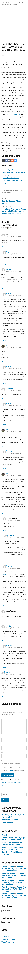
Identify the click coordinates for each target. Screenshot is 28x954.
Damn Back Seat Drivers (11, 178)
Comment (4, 718)
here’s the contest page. (14, 114)
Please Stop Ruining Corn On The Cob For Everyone (13, 843)
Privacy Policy (7, 822)
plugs (4, 192)
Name (2, 736)
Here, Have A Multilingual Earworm (11, 853)
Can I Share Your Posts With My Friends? (12, 816)
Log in (3, 934)
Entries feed (6, 937)
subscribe (10, 770)
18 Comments (6, 56)
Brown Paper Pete (9, 170)
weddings (9, 192)
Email (2, 744)
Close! (4, 835)
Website (3, 753)
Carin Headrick (7, 867)
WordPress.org (7, 942)
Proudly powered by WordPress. (17, 950)
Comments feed (8, 939)
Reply (2, 246)
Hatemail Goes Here (9, 820)
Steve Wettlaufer (7, 54)
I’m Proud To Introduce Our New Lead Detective (12, 848)
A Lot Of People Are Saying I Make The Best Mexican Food (13, 839)
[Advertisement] (14, 22)
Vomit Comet (6, 2)
